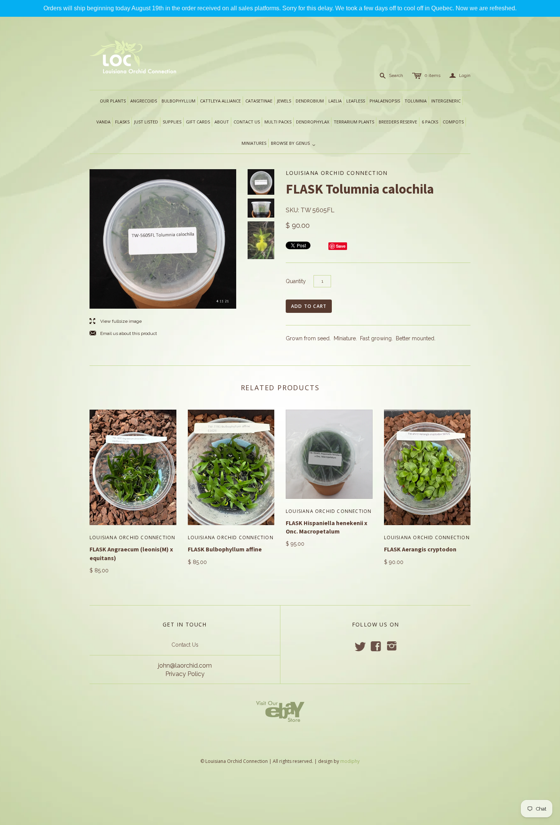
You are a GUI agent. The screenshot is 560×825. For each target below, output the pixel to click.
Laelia (335, 101)
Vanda (103, 122)
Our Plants (113, 101)
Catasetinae (258, 101)
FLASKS (122, 122)
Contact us (247, 122)
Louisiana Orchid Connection (132, 537)
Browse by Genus (293, 143)
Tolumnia (416, 101)
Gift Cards (198, 122)
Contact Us (184, 645)
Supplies (172, 122)
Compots (453, 122)
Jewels (284, 101)
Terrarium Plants (354, 122)
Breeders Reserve (398, 122)
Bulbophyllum (178, 101)
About (221, 122)
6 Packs (430, 122)
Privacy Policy (185, 674)
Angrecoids (143, 101)
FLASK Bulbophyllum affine (225, 549)
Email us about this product (123, 333)
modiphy (350, 761)
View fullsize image (116, 321)
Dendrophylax (312, 122)
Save (341, 246)
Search (396, 75)
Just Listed (146, 122)
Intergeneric (446, 101)
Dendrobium (310, 101)
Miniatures (254, 143)
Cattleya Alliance (220, 101)
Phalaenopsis (385, 101)
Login (460, 75)
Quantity (296, 281)
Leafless (355, 101)
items (432, 75)
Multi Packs (277, 122)
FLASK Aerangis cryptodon (420, 549)
